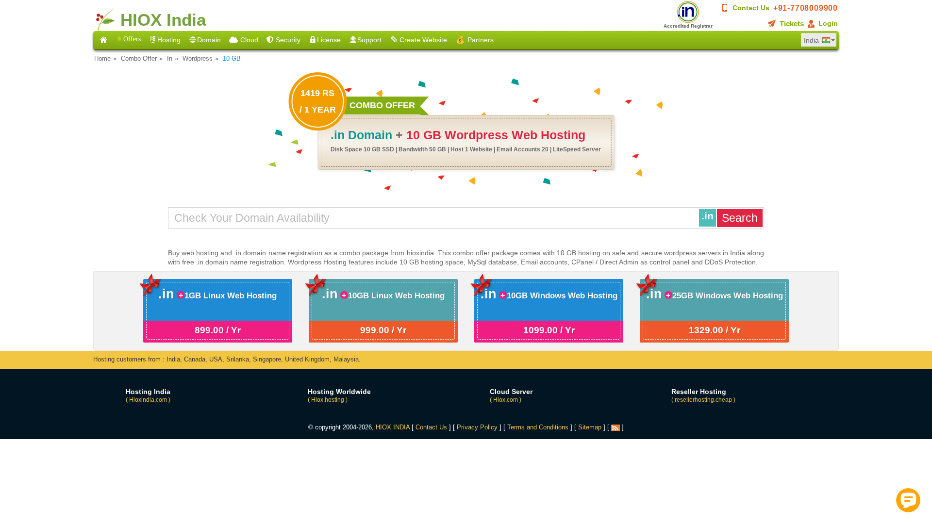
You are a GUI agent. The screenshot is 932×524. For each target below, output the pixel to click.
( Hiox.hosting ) (328, 399)
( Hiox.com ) (505, 399)
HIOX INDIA (393, 427)
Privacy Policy (477, 427)
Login (828, 23)
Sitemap (589, 427)
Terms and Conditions (537, 427)
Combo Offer (139, 58)
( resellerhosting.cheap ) (703, 399)
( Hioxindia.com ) (148, 399)
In (169, 58)
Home (102, 58)
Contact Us (750, 8)
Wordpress (198, 58)
